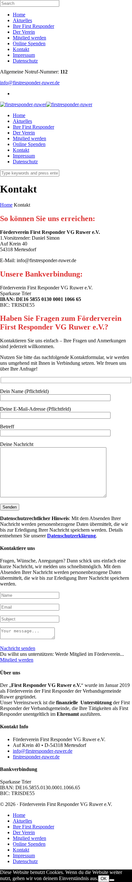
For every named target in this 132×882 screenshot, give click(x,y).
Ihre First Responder (33, 26)
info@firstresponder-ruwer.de (30, 82)
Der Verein (24, 32)
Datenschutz (25, 61)
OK (104, 878)
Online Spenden (29, 43)
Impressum (24, 55)
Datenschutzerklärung (71, 535)
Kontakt (21, 49)
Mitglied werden (29, 37)
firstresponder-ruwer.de (36, 756)
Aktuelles (22, 20)
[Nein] (111, 880)
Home (19, 14)
